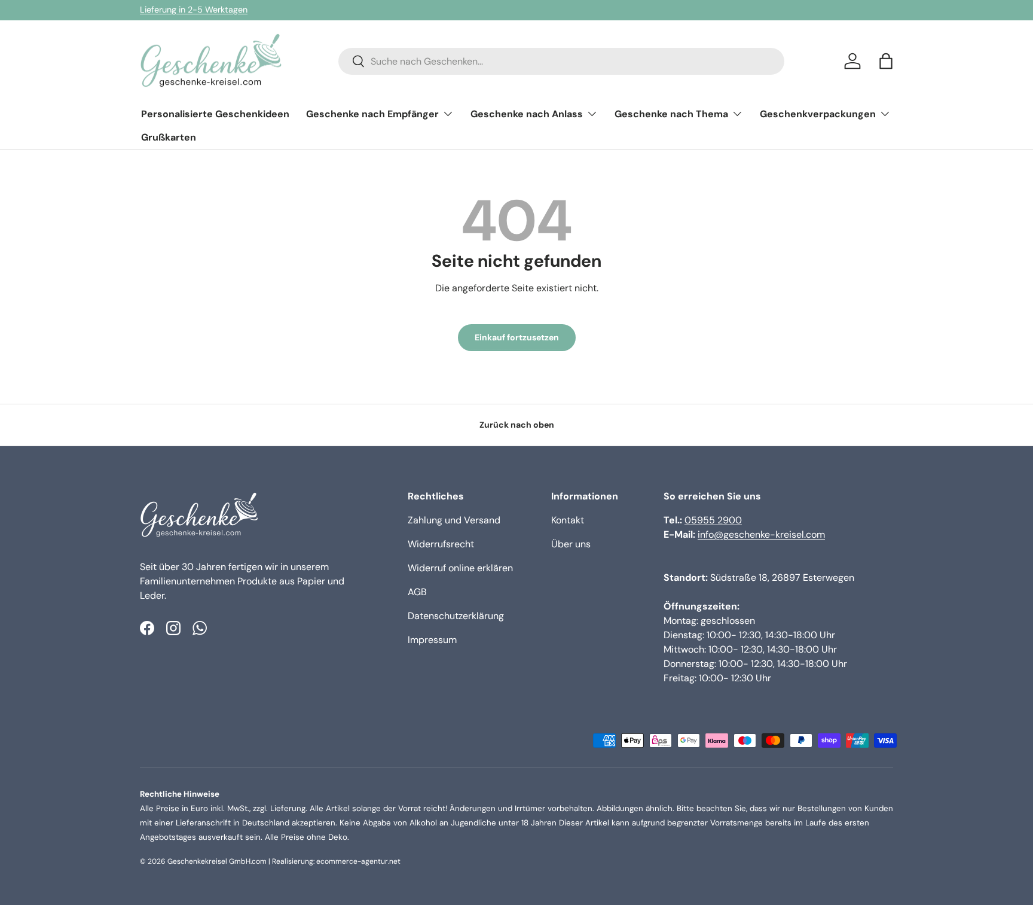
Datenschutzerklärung (456, 616)
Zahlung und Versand (454, 520)
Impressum (432, 639)
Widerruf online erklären (460, 568)
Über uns (571, 544)
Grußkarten (168, 137)
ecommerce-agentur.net (358, 861)
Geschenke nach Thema (671, 114)
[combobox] (561, 61)
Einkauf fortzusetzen (517, 337)
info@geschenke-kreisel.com (761, 534)
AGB (417, 592)
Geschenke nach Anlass (526, 114)
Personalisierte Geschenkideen (215, 114)
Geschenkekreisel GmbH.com (217, 861)
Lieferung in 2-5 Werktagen (193, 9)
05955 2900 (713, 520)
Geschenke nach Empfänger (372, 114)
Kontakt (567, 520)
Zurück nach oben (516, 424)
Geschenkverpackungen (818, 114)
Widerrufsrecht (441, 544)
